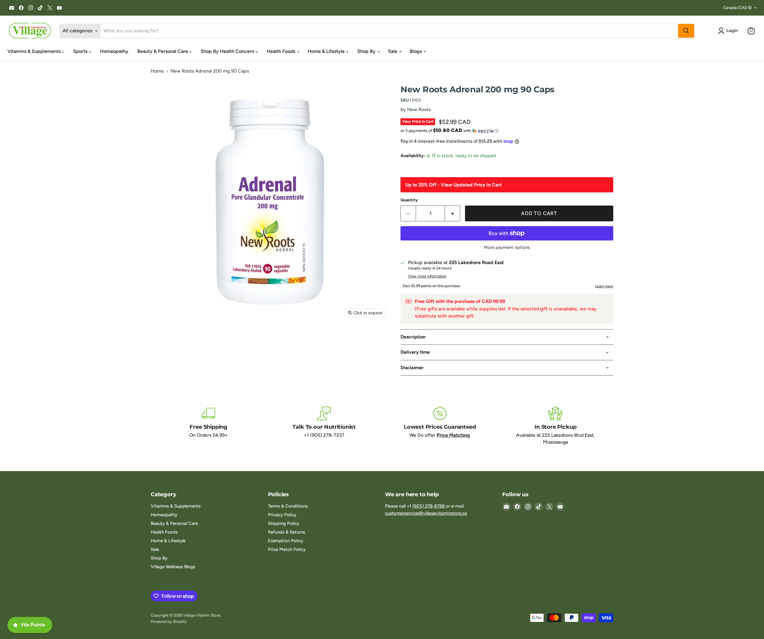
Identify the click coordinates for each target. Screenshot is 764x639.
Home (157, 71)
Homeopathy (114, 51)
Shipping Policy (283, 523)
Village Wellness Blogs (173, 566)
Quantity (409, 200)
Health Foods (281, 51)
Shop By (367, 51)
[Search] (686, 31)
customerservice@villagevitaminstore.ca (426, 513)
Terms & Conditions (288, 506)
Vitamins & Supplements (34, 51)
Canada (737, 7)
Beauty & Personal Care (163, 51)
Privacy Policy (282, 514)
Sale (393, 51)
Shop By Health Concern (228, 51)
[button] (729, 30)
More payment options (507, 247)
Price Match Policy (287, 549)
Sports (81, 51)
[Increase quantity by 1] (452, 214)
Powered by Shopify (169, 621)
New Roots (419, 109)
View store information (427, 276)
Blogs (416, 51)
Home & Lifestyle (327, 51)
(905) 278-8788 (429, 506)
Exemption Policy (285, 540)
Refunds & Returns (286, 532)
